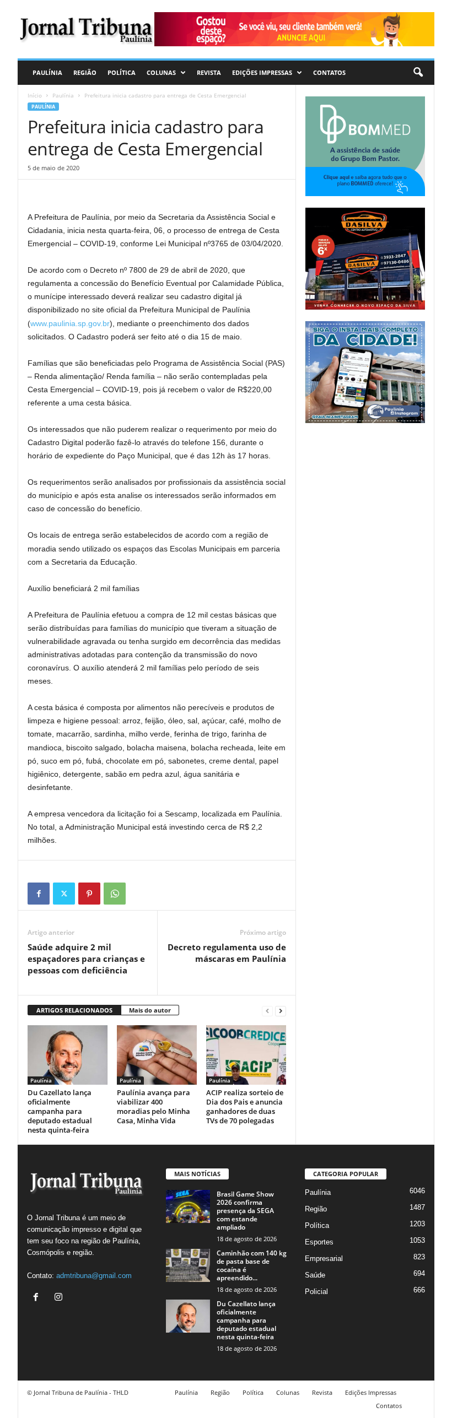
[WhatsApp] (115, 894)
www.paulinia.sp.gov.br (70, 323)
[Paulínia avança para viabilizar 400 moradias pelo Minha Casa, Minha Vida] (157, 1055)
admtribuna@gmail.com (94, 1275)
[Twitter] (64, 894)
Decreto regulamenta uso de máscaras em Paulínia (227, 952)
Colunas (161, 72)
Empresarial (324, 1258)
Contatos (329, 72)
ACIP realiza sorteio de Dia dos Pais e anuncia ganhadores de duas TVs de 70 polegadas (244, 1106)
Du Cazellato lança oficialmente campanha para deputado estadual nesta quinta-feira (60, 1111)
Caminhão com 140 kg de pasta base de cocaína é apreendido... (252, 1265)
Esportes (319, 1242)
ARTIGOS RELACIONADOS (74, 1010)
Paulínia (47, 72)
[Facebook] (39, 894)
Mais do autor (150, 1010)
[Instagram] (60, 1298)
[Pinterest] (89, 894)
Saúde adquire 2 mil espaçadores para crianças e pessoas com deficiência (86, 958)
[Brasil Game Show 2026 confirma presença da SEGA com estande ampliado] (188, 1206)
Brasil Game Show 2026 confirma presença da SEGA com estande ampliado (245, 1210)
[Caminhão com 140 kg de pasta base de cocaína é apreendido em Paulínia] (188, 1265)
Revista (209, 72)
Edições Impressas (262, 72)
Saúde (315, 1275)
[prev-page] (267, 1010)
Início (35, 95)
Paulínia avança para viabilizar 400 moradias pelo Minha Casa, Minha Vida (153, 1106)
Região (84, 72)
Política (121, 72)
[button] (418, 73)
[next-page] (280, 1010)
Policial (316, 1291)
